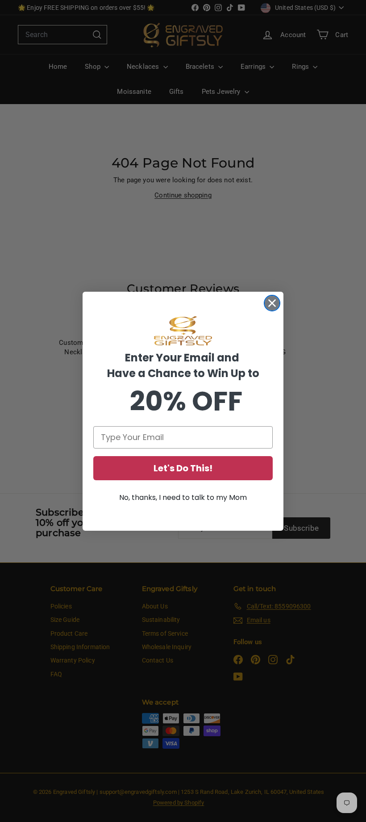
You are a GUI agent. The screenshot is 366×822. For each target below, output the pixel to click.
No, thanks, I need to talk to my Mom (183, 497)
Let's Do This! (183, 468)
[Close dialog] (272, 303)
